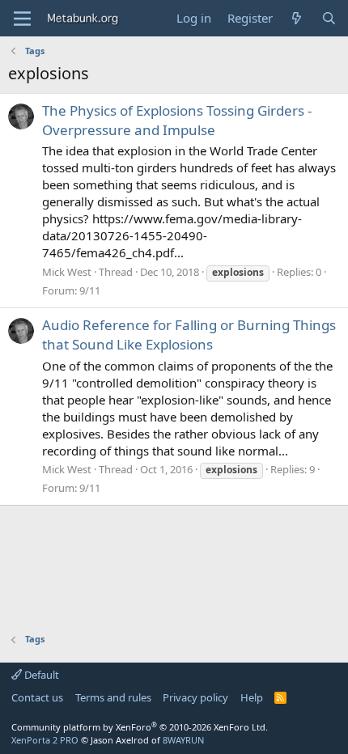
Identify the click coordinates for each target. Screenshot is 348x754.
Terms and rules (113, 697)
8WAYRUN (183, 740)
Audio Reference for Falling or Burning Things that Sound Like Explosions (189, 335)
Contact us (37, 697)
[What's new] (296, 18)
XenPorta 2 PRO (45, 740)
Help (251, 697)
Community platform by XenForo (139, 727)
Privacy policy (195, 697)
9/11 (89, 290)
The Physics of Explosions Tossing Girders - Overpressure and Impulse (177, 120)
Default (40, 674)
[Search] (329, 18)
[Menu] (22, 18)
